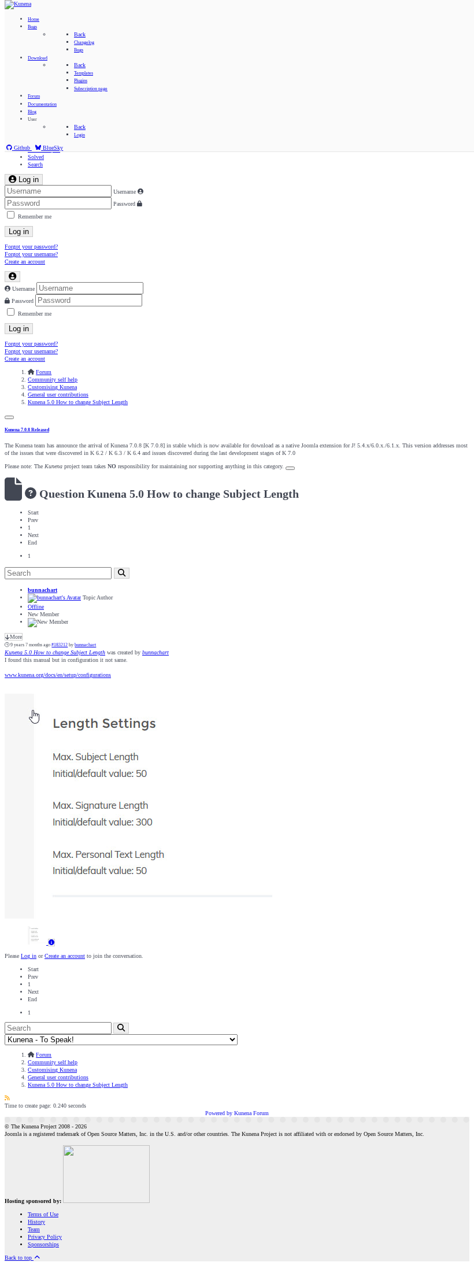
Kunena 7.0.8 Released (27, 429)
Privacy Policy (45, 1237)
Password (124, 204)
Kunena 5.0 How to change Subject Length (55, 652)
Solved (36, 157)
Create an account (25, 261)
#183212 (59, 644)
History (36, 1222)
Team (34, 1229)
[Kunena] (18, 4)
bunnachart (42, 590)
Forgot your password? (31, 246)
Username (124, 191)
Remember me (34, 216)
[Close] (9, 417)
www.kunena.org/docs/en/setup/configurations (58, 675)
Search (35, 164)
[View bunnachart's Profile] (54, 597)
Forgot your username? (31, 254)
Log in (19, 231)
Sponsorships (43, 1244)
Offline (36, 607)
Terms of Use (43, 1214)
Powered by (218, 1113)
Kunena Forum (251, 1113)
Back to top (19, 1257)
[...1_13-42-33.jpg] (138, 916)
